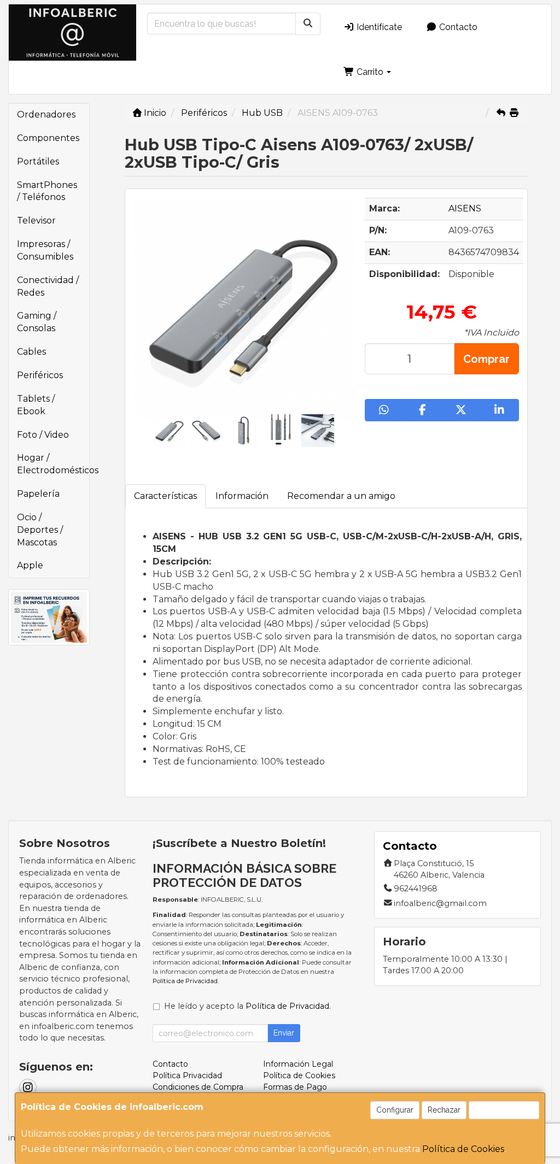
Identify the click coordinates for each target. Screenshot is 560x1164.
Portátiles (38, 161)
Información (242, 496)
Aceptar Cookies (504, 1110)
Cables (31, 351)
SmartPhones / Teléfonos (47, 191)
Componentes (48, 138)
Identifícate (378, 27)
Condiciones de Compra (198, 1087)
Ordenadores (46, 114)
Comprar (486, 359)
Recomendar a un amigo (341, 496)
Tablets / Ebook (36, 404)
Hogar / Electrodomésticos (53, 463)
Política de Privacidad (185, 981)
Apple (30, 565)
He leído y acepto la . (247, 1006)
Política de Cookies (463, 1149)
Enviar (283, 1032)
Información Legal (298, 1064)
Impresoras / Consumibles (45, 250)
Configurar (394, 1110)
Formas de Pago (295, 1087)
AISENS (464, 208)
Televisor (36, 220)
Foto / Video (43, 435)
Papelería (38, 494)
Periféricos (40, 375)
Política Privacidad (187, 1075)
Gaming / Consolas (36, 321)
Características (165, 496)
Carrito (370, 72)
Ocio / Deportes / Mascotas (40, 530)
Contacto (457, 27)
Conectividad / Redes (48, 286)
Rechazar (444, 1110)
